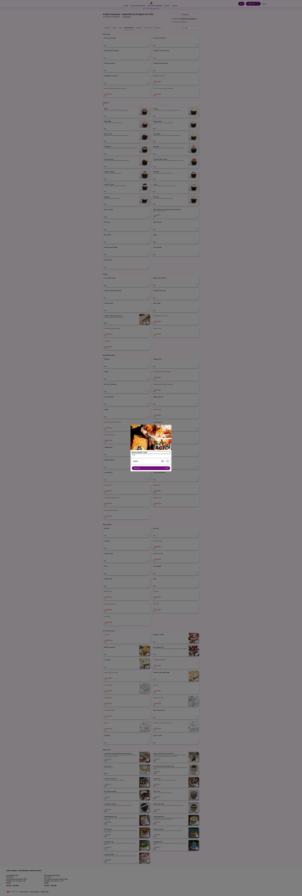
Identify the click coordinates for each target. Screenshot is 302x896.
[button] (151, 437)
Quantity (135, 461)
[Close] (168, 427)
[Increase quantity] (167, 461)
